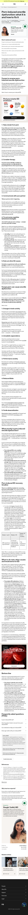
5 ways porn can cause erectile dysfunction (11, 44)
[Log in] (25, 4)
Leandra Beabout (22, 845)
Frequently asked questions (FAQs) (9, 55)
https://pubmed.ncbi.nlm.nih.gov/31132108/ (13, 779)
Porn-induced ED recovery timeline (9, 48)
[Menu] (3, 4)
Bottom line (4, 52)
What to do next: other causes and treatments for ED (13, 50)
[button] (14, 8)
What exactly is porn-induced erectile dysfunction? (12, 46)
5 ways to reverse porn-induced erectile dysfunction (13, 42)
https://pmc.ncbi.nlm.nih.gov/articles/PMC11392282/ (13, 774)
